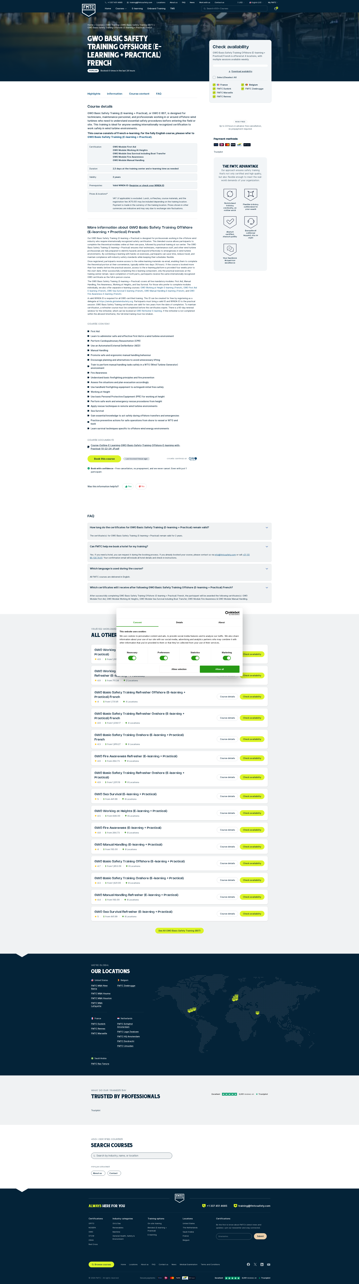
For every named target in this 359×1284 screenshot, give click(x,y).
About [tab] (221, 622)
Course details (227, 696)
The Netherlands (190, 1227)
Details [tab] (179, 622)
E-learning (137, 8)
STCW (91, 1236)
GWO (91, 1232)
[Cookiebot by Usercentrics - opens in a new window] (227, 613)
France (186, 1236)
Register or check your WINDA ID (146, 185)
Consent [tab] (137, 622)
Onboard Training (156, 8)
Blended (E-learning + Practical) (157, 1229)
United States (189, 1223)
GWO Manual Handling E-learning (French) (164, 290)
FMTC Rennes (98, 1028)
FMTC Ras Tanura (100, 1063)
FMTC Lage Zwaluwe (128, 1031)
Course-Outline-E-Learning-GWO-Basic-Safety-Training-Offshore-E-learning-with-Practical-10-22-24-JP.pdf (135, 447)
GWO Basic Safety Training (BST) (137, 25)
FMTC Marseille (99, 1033)
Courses (120, 8)
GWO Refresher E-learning (149, 310)
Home (108, 8)
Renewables (118, 1227)
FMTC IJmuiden (125, 1046)
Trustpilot (218, 151)
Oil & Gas (117, 1223)
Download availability (242, 71)
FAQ (183, 2)
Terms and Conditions (210, 1264)
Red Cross (93, 1244)
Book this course (104, 458)
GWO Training (112, 25)
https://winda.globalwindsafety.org (116, 301)
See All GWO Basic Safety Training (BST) (179, 930)
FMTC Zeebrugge (126, 985)
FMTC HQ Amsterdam (128, 1036)
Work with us (204, 2)
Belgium (186, 1240)
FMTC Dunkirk (98, 1024)
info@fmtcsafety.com (225, 554)
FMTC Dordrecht (125, 1041)
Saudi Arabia (188, 1232)
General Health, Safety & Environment (124, 1237)
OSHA (91, 1240)
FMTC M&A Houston (101, 998)
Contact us (219, 2)
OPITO (91, 1223)
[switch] (164, 658)
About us (174, 2)
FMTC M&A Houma (100, 993)
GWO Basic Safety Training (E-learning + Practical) (120, 136)
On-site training (155, 1223)
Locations (161, 2)
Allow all (219, 669)
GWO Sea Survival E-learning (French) (125, 290)
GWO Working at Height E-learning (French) (161, 287)
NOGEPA (92, 1227)
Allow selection (179, 669)
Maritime (116, 1232)
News (192, 2)
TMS (172, 8)
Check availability (252, 654)
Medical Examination (188, 1264)
